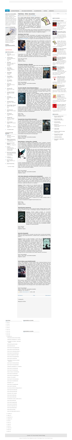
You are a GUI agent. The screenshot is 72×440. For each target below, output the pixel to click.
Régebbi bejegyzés (48, 295)
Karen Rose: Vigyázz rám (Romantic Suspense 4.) (61, 105)
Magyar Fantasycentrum (11, 139)
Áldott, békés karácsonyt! (11, 345)
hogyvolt (8, 146)
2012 (7, 334)
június (8, 422)
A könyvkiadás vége (10, 114)
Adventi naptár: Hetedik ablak (11, 395)
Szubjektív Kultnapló (10, 92)
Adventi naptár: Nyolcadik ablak (12, 391)
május (8, 424)
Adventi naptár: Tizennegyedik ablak (12, 375)
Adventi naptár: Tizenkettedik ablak (12, 380)
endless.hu (9, 156)
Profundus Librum (10, 101)
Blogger (13, 166)
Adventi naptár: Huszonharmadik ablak (13, 349)
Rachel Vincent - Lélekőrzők (11, 122)
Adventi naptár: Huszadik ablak (12, 358)
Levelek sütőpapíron (10, 77)
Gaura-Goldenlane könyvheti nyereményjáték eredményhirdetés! (11, 154)
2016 (7, 327)
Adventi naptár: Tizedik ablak (11, 386)
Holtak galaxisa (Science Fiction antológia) (13, 337)
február (8, 429)
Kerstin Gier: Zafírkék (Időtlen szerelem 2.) (13, 411)
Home (7, 11)
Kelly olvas (9, 53)
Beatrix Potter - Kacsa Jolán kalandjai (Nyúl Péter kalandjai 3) (11, 64)
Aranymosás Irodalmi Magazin (11, 143)
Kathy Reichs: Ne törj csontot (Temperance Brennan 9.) (61, 86)
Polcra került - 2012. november (12, 393)
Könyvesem (9, 83)
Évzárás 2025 (9, 73)
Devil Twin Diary (10, 159)
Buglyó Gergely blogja (58, 118)
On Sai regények (57, 121)
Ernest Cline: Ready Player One (12, 405)
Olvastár (8, 125)
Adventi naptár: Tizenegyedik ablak (12, 384)
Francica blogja (9, 121)
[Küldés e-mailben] (30, 291)
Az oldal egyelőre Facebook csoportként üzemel (11, 141)
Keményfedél (9, 72)
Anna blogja (9, 67)
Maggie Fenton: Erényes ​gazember (11, 85)
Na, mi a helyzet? (9, 80)
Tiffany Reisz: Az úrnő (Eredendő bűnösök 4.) (61, 77)
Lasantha (35, 438)
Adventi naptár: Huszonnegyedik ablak (13, 347)
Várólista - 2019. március (61, 41)
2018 (7, 324)
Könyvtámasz (9, 113)
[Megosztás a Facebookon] (34, 291)
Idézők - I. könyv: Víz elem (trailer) (11, 161)
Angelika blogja (10, 57)
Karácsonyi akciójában (24, 38)
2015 (7, 329)
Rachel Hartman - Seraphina (11, 126)
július (8, 420)
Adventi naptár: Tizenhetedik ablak (12, 368)
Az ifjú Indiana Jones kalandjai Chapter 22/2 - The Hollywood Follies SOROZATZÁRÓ (11, 149)
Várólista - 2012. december (26, 14)
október (8, 415)
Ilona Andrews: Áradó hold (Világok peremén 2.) (14, 387)
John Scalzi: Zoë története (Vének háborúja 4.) (61, 49)
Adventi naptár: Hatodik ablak (11, 396)
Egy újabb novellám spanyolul (59, 119)
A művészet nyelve (10, 129)
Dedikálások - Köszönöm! (58, 135)
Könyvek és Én (9, 88)
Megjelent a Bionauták (57, 117)
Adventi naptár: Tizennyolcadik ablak (13, 364)
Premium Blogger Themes (40, 438)
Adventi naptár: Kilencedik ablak (12, 389)
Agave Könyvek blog (10, 163)
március (8, 427)
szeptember (9, 417)
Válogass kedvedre (27, 11)
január (8, 431)
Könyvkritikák (9, 76)
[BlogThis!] (31, 291)
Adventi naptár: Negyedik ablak (12, 402)
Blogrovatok (37, 11)
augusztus (9, 418)
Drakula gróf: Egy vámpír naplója (12, 344)
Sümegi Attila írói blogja (58, 134)
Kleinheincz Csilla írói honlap (59, 131)
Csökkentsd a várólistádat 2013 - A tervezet (14, 339)
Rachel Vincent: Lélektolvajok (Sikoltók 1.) (13, 351)
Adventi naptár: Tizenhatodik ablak (12, 370)
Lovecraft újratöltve (10, 157)
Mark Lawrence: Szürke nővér (10, 93)
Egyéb (45, 11)
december (9, 336)
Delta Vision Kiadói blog (11, 152)
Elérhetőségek (15, 11)
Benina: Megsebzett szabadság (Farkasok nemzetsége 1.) (61, 68)
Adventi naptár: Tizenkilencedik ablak (13, 362)
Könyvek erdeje (35, 435)
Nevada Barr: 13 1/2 (10, 382)
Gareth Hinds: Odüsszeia (11, 54)
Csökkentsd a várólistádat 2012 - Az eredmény (14, 366)
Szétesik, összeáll (57, 132)
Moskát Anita (56, 124)
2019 (7, 322)
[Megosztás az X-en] (32, 291)
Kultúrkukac (9, 96)
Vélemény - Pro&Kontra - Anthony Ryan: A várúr (11, 119)
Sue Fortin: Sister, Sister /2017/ (10, 106)
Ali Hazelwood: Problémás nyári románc (11, 59)
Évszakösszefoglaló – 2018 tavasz (11, 98)
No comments (34, 15)
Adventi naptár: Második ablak (12, 407)
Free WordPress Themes (25, 438)
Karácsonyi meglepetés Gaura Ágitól (13, 354)
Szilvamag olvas (10, 109)
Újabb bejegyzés (20, 295)
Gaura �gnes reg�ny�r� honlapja (59, 139)
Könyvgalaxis (9, 80)
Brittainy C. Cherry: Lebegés (11, 110)
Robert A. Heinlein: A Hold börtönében (13, 371)
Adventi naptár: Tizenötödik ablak (12, 373)
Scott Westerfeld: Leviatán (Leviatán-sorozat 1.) (14, 398)
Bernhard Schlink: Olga (10, 89)
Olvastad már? (9, 117)
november (9, 413)
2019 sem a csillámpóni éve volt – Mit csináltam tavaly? (60, 126)
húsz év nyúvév (56, 129)
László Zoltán (56, 128)
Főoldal (34, 295)
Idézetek (51, 11)
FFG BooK (9, 62)
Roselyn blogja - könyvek (11, 105)
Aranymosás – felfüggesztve (11, 144)
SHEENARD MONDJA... (58, 137)
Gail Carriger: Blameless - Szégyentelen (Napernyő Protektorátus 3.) (61, 58)
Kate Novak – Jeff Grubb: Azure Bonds (11, 137)
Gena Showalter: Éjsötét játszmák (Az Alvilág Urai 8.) (61, 32)
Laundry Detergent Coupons (49, 438)
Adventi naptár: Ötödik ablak (11, 400)
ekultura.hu (9, 135)
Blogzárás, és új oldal (57, 122)
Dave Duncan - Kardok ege (11, 102)
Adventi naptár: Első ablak (11, 409)
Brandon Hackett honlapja (58, 116)
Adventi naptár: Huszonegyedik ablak (13, 356)
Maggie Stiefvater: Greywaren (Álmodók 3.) (11, 69)
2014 (7, 331)
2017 (7, 325)
